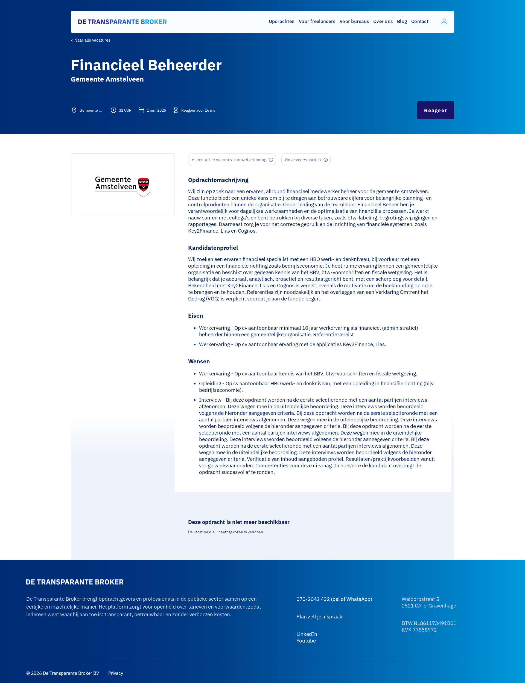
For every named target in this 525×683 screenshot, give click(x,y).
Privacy (115, 673)
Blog (402, 21)
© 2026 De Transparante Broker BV (62, 673)
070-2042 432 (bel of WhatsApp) (334, 599)
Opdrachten (282, 21)
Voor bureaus (354, 21)
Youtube (306, 640)
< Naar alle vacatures (90, 40)
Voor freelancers (317, 21)
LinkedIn (306, 634)
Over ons (383, 21)
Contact (419, 21)
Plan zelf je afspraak (319, 616)
